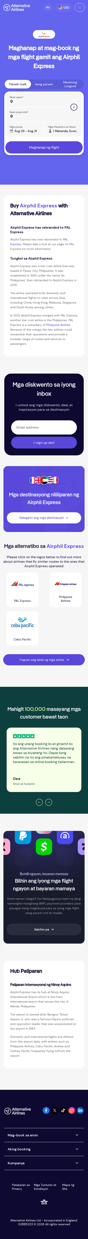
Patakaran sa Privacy (21, 1187)
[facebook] (46, 1112)
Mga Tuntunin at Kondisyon (45, 1187)
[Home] (16, 7)
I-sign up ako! (44, 442)
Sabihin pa (41, 929)
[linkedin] (80, 1112)
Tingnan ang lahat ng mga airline (41, 660)
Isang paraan (44, 84)
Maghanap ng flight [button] (44, 147)
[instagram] (71, 1112)
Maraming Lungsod (70, 84)
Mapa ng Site (68, 1187)
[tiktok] (63, 1112)
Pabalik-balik (18, 84)
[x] (54, 1112)
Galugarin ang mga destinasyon (41, 518)
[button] (48, 7)
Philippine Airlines (58, 325)
